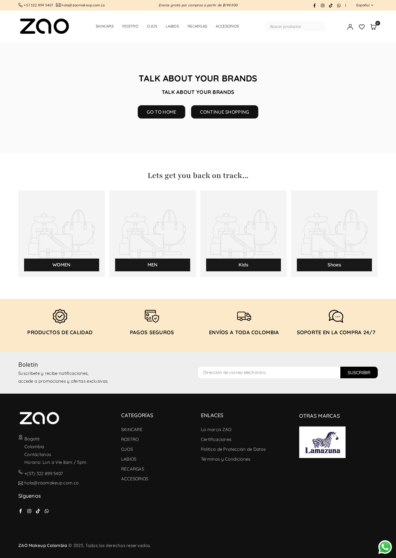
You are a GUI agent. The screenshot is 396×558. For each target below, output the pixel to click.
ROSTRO (130, 26)
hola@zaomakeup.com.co (51, 483)
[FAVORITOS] (362, 26)
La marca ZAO (216, 429)
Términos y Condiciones (225, 459)
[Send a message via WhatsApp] (385, 547)
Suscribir (359, 372)
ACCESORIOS (227, 26)
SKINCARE (105, 26)
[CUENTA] (350, 26)
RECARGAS (197, 26)
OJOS (152, 26)
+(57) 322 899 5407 (43, 473)
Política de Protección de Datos (233, 449)
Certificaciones (216, 439)
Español (363, 5)
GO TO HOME (161, 112)
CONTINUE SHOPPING (224, 112)
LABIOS (172, 26)
